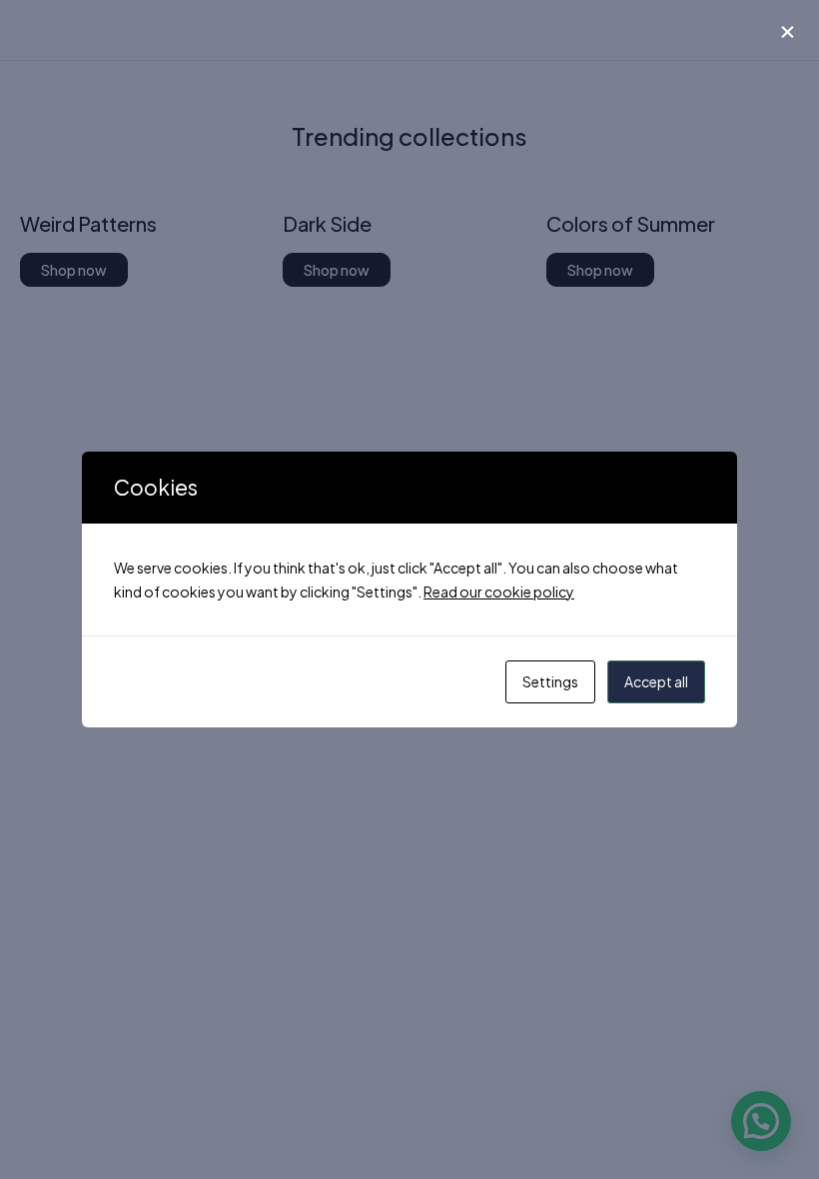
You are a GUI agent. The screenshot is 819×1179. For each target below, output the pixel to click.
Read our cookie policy (498, 591)
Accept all (656, 681)
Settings (550, 681)
